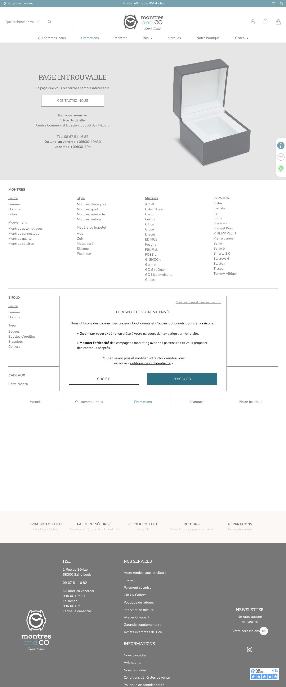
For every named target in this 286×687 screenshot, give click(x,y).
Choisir (104, 379)
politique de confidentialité (150, 363)
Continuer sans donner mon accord (198, 302)
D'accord (182, 379)
